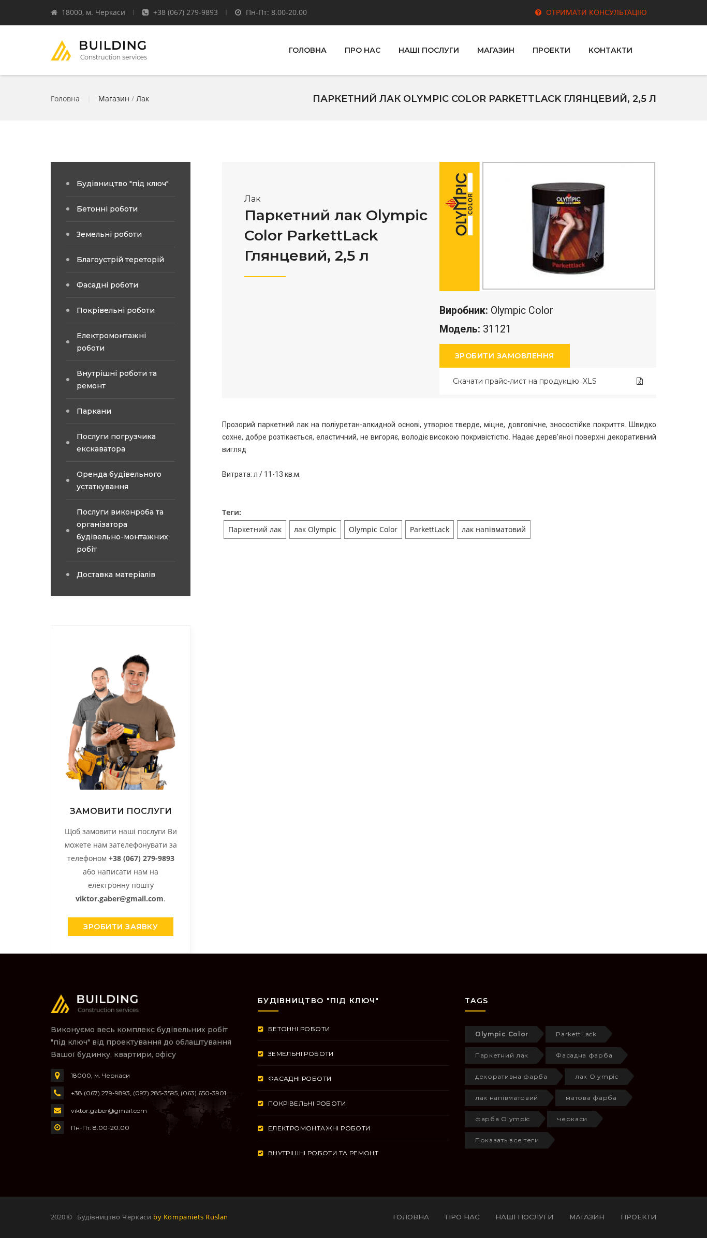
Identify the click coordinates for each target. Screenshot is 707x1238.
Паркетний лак (255, 529)
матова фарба (591, 1097)
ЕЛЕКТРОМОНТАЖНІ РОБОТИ (318, 1128)
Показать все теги (507, 1140)
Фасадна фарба (584, 1055)
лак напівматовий (494, 529)
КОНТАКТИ (610, 50)
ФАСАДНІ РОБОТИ (298, 1078)
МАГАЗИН (495, 50)
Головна (65, 98)
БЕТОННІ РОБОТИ (298, 1029)
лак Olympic (315, 529)
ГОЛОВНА (308, 50)
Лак (142, 98)
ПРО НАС (362, 50)
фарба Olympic (502, 1119)
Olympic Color (373, 529)
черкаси (572, 1119)
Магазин (113, 98)
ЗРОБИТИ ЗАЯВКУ (120, 926)
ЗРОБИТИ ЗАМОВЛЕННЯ (504, 355)
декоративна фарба (511, 1076)
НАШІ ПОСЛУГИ (429, 50)
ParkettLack (429, 529)
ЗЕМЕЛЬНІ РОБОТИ (299, 1054)
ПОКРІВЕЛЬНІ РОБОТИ (306, 1103)
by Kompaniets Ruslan (190, 1216)
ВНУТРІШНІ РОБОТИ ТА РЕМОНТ (322, 1153)
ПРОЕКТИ (551, 50)
